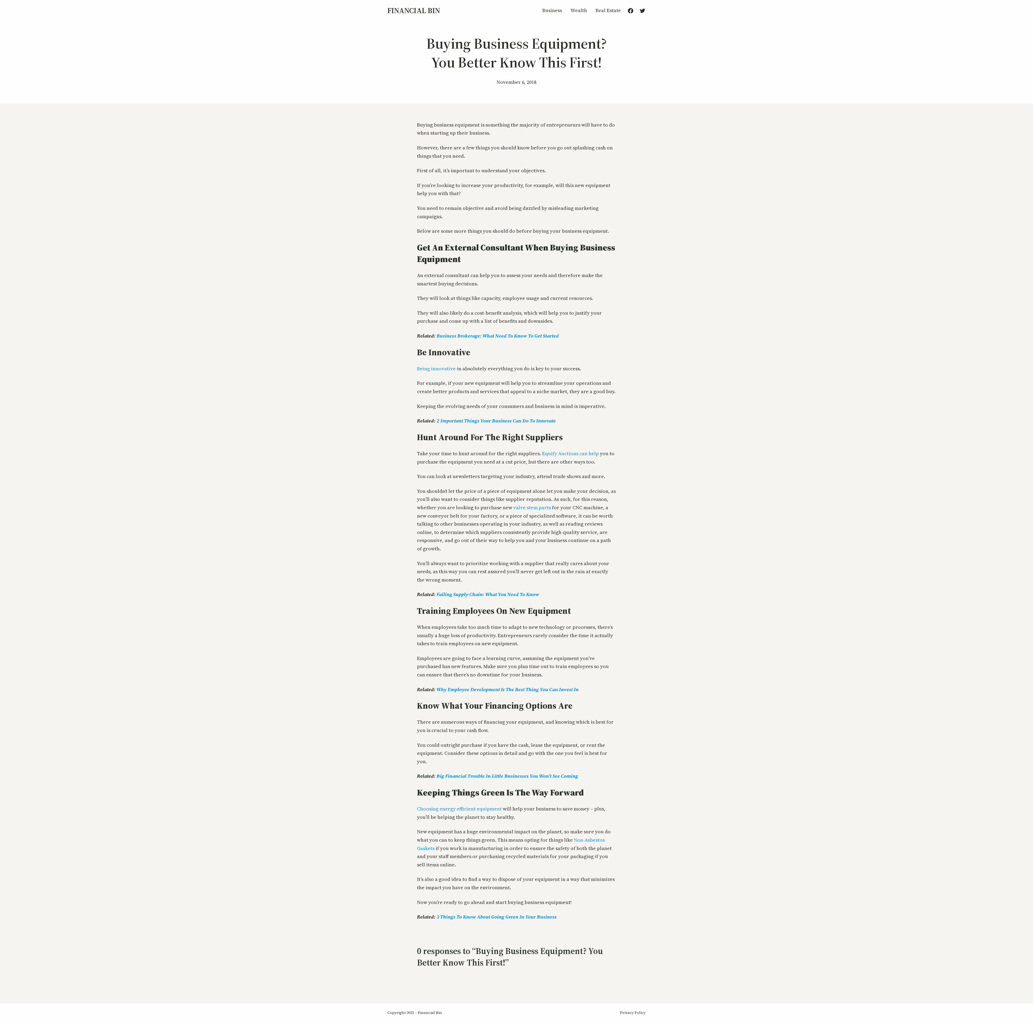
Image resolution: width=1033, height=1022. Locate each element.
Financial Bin (413, 10)
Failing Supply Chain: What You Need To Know (488, 594)
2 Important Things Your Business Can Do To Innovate (496, 420)
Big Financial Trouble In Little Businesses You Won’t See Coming (507, 776)
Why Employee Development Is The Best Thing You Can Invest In (508, 689)
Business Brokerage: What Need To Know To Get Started (498, 335)
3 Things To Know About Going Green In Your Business (497, 916)
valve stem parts (532, 507)
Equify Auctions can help (570, 453)
